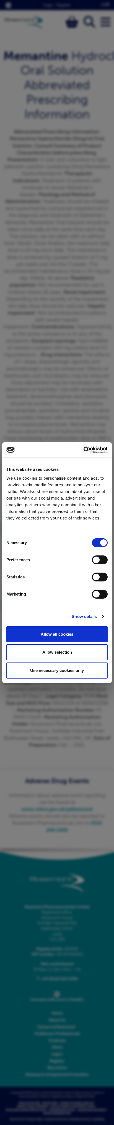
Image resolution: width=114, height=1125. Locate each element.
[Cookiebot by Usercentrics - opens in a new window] (83, 450)
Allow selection (57, 652)
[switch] (100, 559)
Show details (84, 616)
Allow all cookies (57, 634)
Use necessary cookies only (57, 670)
